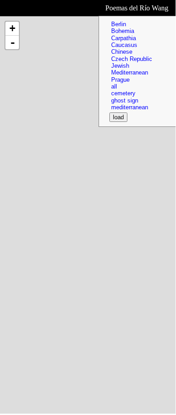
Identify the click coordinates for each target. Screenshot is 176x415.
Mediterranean (129, 72)
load (118, 117)
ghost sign (124, 100)
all (114, 86)
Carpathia (123, 38)
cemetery (123, 93)
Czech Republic (131, 59)
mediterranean (129, 107)
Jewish (120, 65)
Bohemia (122, 31)
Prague (120, 79)
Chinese (121, 51)
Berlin (118, 24)
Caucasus (124, 45)
